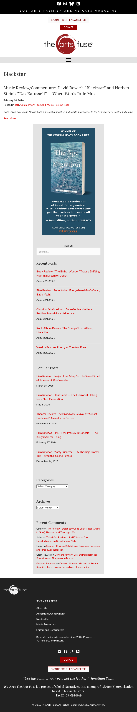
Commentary (27, 104)
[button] (68, 20)
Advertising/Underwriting (50, 613)
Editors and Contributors (50, 629)
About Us (41, 608)
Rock (66, 104)
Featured (41, 104)
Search (68, 245)
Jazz (17, 104)
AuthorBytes (97, 704)
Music (50, 104)
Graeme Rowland (45, 563)
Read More (10, 118)
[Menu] (68, 60)
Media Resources (46, 624)
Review (59, 104)
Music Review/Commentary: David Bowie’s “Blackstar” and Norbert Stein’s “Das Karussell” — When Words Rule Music (67, 91)
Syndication (42, 618)
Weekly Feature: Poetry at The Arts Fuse (61, 347)
